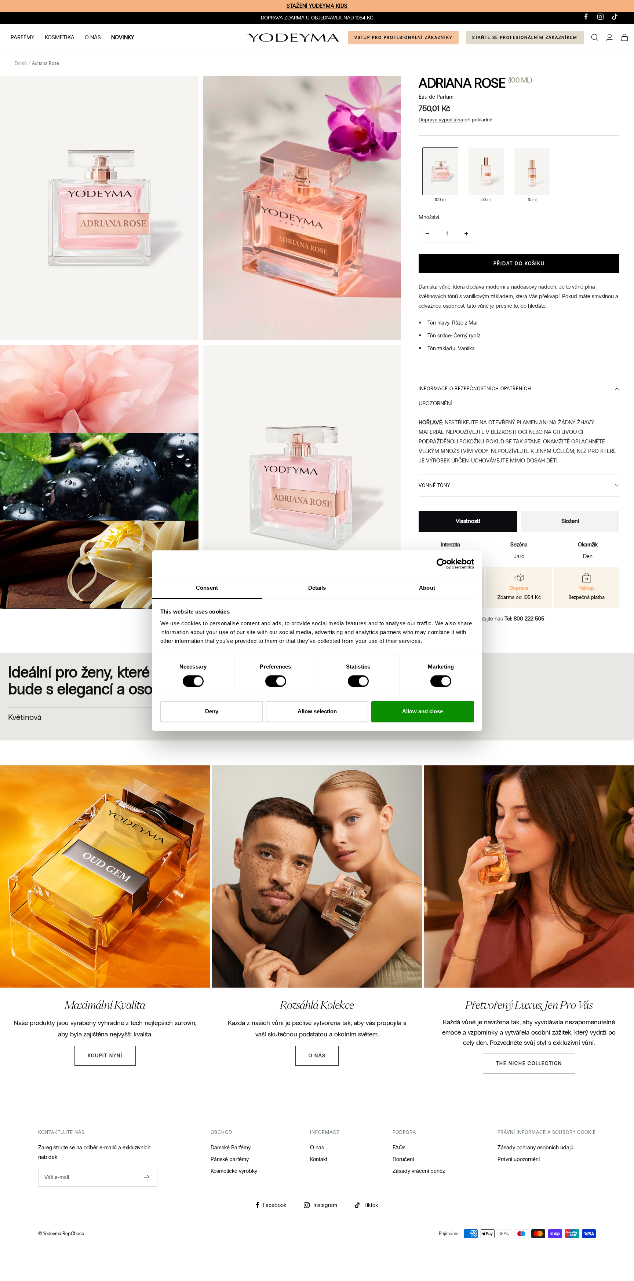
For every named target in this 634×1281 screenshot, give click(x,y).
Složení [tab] (570, 520)
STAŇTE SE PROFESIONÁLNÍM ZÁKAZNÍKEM (524, 37)
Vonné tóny (434, 485)
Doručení (403, 1159)
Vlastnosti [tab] (468, 520)
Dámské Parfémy (231, 1147)
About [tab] (427, 588)
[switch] (275, 681)
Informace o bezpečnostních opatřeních (475, 389)
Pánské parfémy (230, 1159)
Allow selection (317, 712)
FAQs (399, 1147)
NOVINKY (122, 37)
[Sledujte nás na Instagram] (600, 17)
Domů (21, 63)
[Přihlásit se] (609, 37)
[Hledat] (594, 37)
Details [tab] (317, 588)
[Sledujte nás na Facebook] (586, 17)
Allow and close (422, 712)
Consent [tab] (207, 588)
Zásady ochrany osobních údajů (535, 1147)
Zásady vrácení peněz (419, 1171)
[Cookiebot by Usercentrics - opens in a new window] (442, 563)
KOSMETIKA (59, 37)
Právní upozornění (519, 1159)
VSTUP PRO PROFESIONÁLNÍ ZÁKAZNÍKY (403, 37)
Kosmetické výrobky (234, 1171)
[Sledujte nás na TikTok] (615, 17)
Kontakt (318, 1159)
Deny (211, 712)
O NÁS (93, 37)
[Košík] (624, 37)
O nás (317, 1147)
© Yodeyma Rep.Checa (61, 1234)
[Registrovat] (147, 1177)
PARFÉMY (22, 37)
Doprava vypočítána (441, 120)
